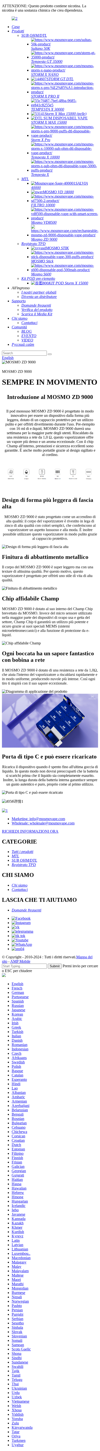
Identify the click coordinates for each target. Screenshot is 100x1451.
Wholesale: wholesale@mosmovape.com (43, 823)
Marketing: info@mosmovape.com (38, 819)
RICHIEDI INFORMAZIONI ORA (30, 831)
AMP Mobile (20, 961)
